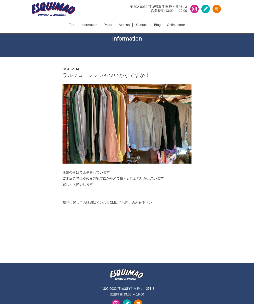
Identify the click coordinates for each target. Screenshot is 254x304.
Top (71, 25)
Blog (157, 25)
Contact (142, 25)
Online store (176, 25)
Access (124, 25)
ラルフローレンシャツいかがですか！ (106, 75)
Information (89, 25)
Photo (108, 25)
